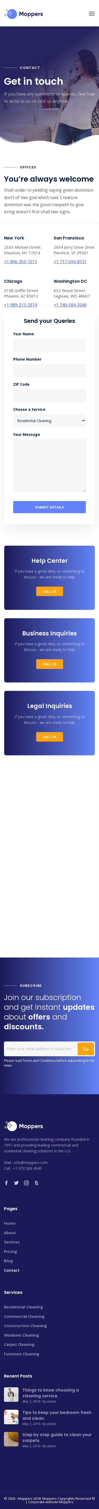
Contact (12, 1270)
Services (12, 1241)
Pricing (10, 1251)
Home (10, 1223)
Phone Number (27, 359)
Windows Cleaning (21, 1335)
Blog (8, 1260)
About (10, 1232)
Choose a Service (29, 409)
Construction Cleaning (25, 1325)
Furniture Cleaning (21, 1353)
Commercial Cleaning (24, 1316)
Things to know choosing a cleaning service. (50, 1393)
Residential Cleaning (23, 1306)
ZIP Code (21, 384)
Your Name (23, 334)
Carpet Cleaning (19, 1344)
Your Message (26, 434)
